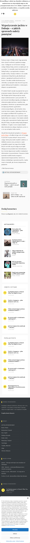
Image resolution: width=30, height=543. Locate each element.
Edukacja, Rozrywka (5, 435)
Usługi (13, 255)
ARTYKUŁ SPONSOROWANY (8, 425)
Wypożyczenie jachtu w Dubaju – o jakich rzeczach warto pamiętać (11, 184)
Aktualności (9, 224)
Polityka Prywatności (20, 541)
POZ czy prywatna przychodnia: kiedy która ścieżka (18, 263)
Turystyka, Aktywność (5, 445)
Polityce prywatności (11, 525)
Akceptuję (15, 529)
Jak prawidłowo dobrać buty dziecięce (18, 476)
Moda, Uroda (4, 438)
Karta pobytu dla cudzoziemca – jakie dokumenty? (17, 230)
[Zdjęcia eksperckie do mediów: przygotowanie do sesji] (7, 253)
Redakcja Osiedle (9, 20)
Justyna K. (3, 462)
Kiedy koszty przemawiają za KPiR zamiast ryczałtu (18, 273)
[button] (28, 498)
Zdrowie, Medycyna (17, 266)
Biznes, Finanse (16, 233)
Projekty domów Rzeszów (7, 413)
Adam (2, 467)
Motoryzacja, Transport (7, 22)
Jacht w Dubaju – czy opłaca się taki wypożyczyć (18, 194)
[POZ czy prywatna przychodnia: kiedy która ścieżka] (7, 264)
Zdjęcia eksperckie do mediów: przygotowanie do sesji (18, 252)
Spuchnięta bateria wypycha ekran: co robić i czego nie (18, 241)
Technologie (15, 244)
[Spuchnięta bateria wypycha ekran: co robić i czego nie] (7, 242)
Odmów (15, 534)
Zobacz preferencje (15, 538)
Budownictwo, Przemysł (6, 430)
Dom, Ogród (4, 433)
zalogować (10, 214)
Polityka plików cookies (10, 541)
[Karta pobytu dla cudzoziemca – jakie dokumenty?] (7, 231)
